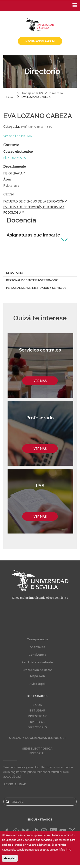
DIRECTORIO (14, 272)
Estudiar (37, 710)
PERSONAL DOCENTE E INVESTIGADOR (32, 280)
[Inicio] (40, 24)
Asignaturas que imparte (33, 235)
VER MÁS (40, 381)
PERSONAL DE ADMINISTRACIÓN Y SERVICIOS (36, 287)
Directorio (37, 727)
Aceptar (10, 858)
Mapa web (37, 676)
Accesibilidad (15, 784)
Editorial (38, 753)
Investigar (37, 716)
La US (37, 705)
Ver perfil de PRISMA (17, 136)
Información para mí (40, 41)
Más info (65, 849)
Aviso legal (37, 683)
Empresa (37, 721)
